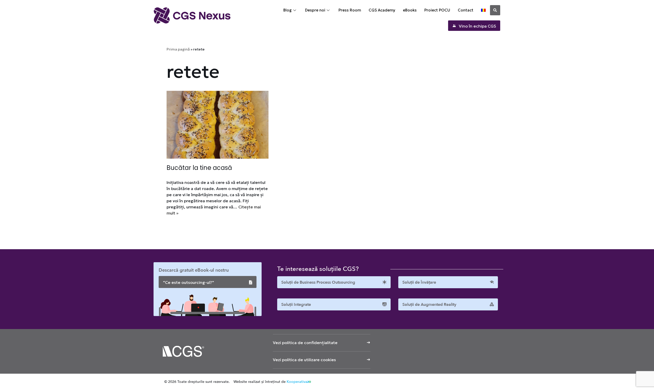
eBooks (410, 10)
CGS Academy (382, 10)
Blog (287, 10)
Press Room (349, 10)
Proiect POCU (437, 10)
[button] (495, 10)
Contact (465, 10)
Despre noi (315, 10)
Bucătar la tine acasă (199, 167)
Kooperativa (297, 381)
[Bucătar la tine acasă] (217, 125)
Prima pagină (178, 49)
